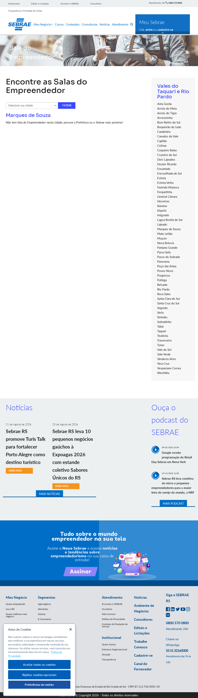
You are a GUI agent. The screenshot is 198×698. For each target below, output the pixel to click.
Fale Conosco (109, 614)
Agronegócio (44, 604)
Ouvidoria (107, 609)
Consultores (96, 3)
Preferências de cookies (39, 684)
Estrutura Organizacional (114, 649)
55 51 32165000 (177, 650)
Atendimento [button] (112, 597)
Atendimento (120, 24)
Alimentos (43, 609)
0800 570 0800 (175, 3)
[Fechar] (70, 629)
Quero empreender (15, 604)
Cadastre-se (143, 655)
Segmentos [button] (46, 597)
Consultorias (90, 24)
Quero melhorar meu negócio (16, 615)
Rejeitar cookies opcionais (39, 675)
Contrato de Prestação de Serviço (115, 625)
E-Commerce (44, 619)
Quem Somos (109, 644)
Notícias (105, 24)
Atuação (106, 654)
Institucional (14, 3)
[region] (39, 659)
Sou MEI (10, 609)
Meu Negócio (42, 24)
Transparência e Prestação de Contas (25, 10)
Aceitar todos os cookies (39, 664)
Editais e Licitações (40, 3)
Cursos (59, 24)
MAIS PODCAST (173, 503)
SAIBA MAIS (15, 470)
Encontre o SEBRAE (70, 3)
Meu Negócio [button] (16, 597)
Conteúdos (73, 24)
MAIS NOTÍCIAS (49, 493)
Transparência (109, 659)
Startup (41, 614)
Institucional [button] (111, 637)
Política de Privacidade (113, 619)
